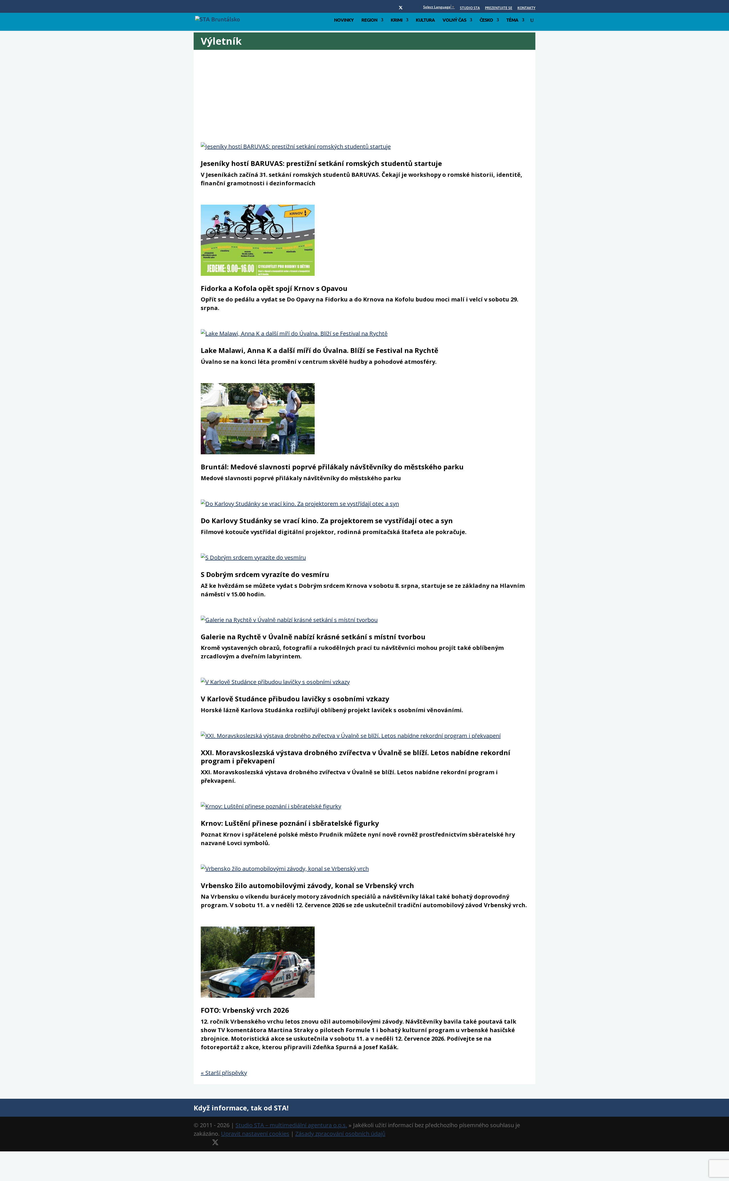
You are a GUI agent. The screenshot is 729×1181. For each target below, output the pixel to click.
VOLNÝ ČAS (454, 20)
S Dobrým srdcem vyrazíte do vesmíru (265, 574)
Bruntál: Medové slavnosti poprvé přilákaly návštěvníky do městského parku (332, 466)
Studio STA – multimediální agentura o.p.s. (291, 1125)
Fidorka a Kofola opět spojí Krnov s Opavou (274, 288)
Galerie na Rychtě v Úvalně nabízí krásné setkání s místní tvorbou (313, 636)
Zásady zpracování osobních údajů (340, 1133)
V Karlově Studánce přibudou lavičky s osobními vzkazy (295, 698)
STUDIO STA (470, 8)
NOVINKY (344, 20)
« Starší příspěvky (224, 1073)
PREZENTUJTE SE (498, 8)
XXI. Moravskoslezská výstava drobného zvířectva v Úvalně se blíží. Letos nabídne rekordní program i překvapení (355, 756)
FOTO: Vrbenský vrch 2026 (245, 1010)
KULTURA (425, 20)
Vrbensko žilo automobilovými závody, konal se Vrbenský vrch (307, 885)
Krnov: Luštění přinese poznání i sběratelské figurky (290, 823)
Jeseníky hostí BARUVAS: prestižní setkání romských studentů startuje (321, 163)
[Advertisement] (371, 99)
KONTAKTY (526, 8)
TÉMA (512, 20)
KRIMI (396, 20)
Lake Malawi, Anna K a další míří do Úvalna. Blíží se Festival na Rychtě (319, 350)
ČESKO (486, 20)
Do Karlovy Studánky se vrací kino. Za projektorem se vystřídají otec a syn (327, 520)
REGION (369, 20)
